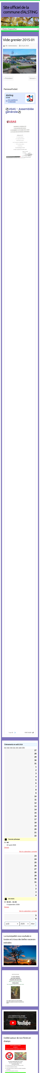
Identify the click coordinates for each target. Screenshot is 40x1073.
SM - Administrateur (11, 46)
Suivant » (33, 78)
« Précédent (8, 78)
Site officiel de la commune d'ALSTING (20, 9)
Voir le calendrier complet (28, 851)
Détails (6, 847)
